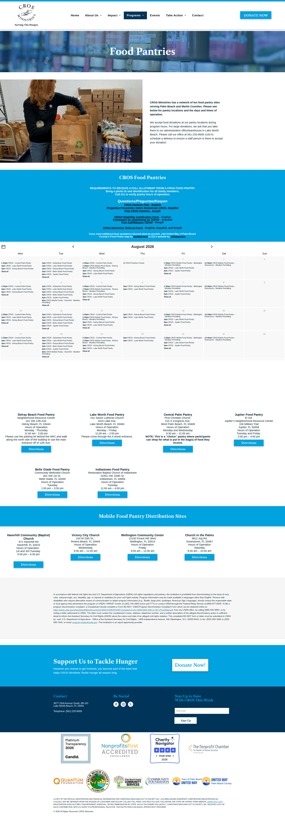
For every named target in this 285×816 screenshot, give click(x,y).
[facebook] (116, 705)
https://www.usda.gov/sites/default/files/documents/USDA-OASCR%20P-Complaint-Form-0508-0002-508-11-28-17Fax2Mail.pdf (113, 610)
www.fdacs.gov (215, 802)
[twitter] (130, 705)
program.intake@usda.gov (84, 622)
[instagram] (123, 705)
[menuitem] (75, 15)
